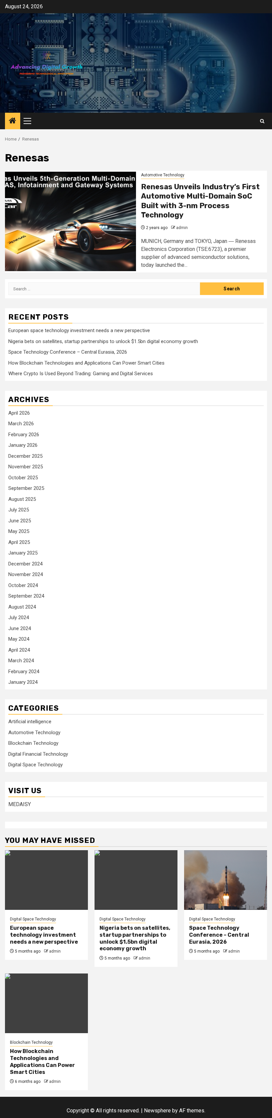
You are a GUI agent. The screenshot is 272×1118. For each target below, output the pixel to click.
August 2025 (22, 499)
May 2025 (18, 531)
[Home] (12, 121)
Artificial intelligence (29, 722)
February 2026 (23, 435)
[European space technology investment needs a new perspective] (46, 880)
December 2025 (25, 456)
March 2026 (21, 424)
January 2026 (22, 445)
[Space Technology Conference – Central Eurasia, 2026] (225, 880)
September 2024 (26, 596)
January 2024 (22, 682)
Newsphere (157, 1110)
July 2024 (18, 617)
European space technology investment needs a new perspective (79, 330)
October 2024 (23, 585)
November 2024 (25, 574)
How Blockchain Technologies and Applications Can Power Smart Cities (86, 363)
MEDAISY (19, 804)
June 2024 (19, 628)
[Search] (262, 121)
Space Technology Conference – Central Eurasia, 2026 (67, 352)
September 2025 (26, 488)
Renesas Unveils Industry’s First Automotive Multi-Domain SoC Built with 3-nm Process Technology (200, 201)
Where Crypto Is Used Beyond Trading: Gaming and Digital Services (80, 374)
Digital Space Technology (35, 765)
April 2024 (19, 650)
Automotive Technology (162, 175)
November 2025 (25, 467)
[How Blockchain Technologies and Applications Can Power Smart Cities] (46, 1003)
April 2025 (19, 542)
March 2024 (21, 661)
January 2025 (22, 553)
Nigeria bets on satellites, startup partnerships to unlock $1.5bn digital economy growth (103, 341)
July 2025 (18, 510)
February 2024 (23, 672)
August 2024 (22, 607)
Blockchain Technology (33, 743)
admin (182, 227)
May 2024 (18, 639)
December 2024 (25, 564)
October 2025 (23, 478)
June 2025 (19, 521)
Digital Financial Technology (38, 754)
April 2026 (19, 413)
